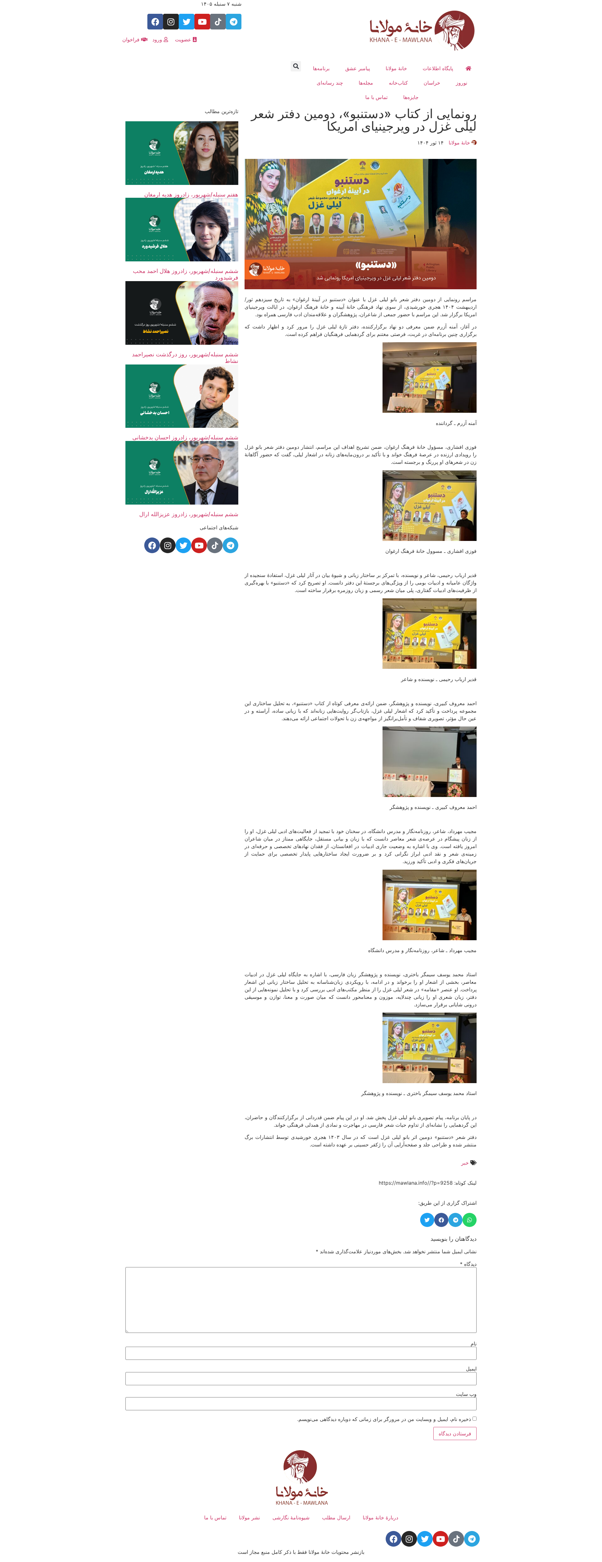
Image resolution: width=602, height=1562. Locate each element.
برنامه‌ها (321, 68)
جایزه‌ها (411, 97)
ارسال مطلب (336, 1517)
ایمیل (471, 1368)
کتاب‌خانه (398, 83)
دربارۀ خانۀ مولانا (380, 1517)
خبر (465, 1163)
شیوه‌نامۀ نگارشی (290, 1517)
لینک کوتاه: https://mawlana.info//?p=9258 (428, 1183)
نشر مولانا (249, 1517)
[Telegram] (233, 21)
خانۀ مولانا (396, 68)
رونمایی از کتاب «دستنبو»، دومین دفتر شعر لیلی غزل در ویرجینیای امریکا (364, 120)
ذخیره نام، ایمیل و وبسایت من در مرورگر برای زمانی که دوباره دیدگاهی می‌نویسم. (384, 1419)
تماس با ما (376, 97)
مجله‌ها (366, 83)
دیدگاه (468, 1263)
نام (474, 1343)
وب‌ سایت (466, 1394)
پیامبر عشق (357, 68)
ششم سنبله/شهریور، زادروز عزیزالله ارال (188, 514)
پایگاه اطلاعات (438, 68)
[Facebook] (155, 21)
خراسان (432, 83)
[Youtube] (202, 21)
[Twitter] (186, 21)
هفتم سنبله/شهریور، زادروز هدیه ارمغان (191, 194)
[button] (296, 66)
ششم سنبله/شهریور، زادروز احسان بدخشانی (185, 437)
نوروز (461, 83)
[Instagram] (171, 21)
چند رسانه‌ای (330, 83)
